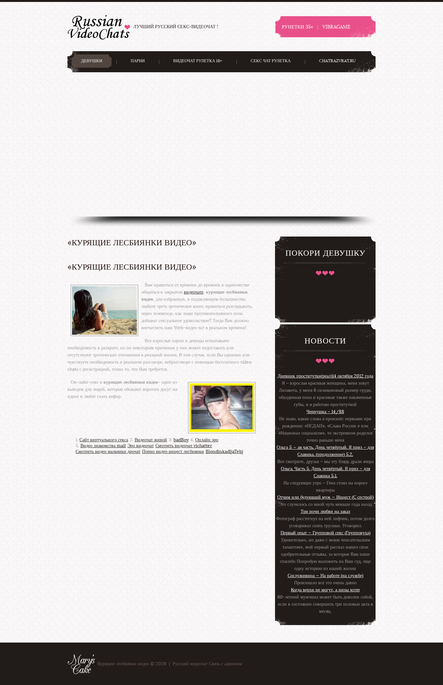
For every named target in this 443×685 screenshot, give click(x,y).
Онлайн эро (206, 440)
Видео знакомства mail (103, 445)
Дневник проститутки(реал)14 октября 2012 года (325, 376)
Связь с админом (225, 664)
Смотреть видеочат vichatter (183, 445)
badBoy (181, 440)
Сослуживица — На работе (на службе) (325, 575)
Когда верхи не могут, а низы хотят (325, 590)
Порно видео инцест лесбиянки (173, 451)
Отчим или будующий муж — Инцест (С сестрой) (325, 497)
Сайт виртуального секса (103, 440)
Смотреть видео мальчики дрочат (108, 451)
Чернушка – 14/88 (325, 411)
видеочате (193, 292)
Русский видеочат (98, 26)
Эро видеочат (140, 445)
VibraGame (336, 27)
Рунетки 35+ (297, 27)
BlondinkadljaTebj (224, 451)
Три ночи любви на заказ (325, 511)
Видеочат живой (151, 440)
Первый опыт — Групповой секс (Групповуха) (325, 533)
